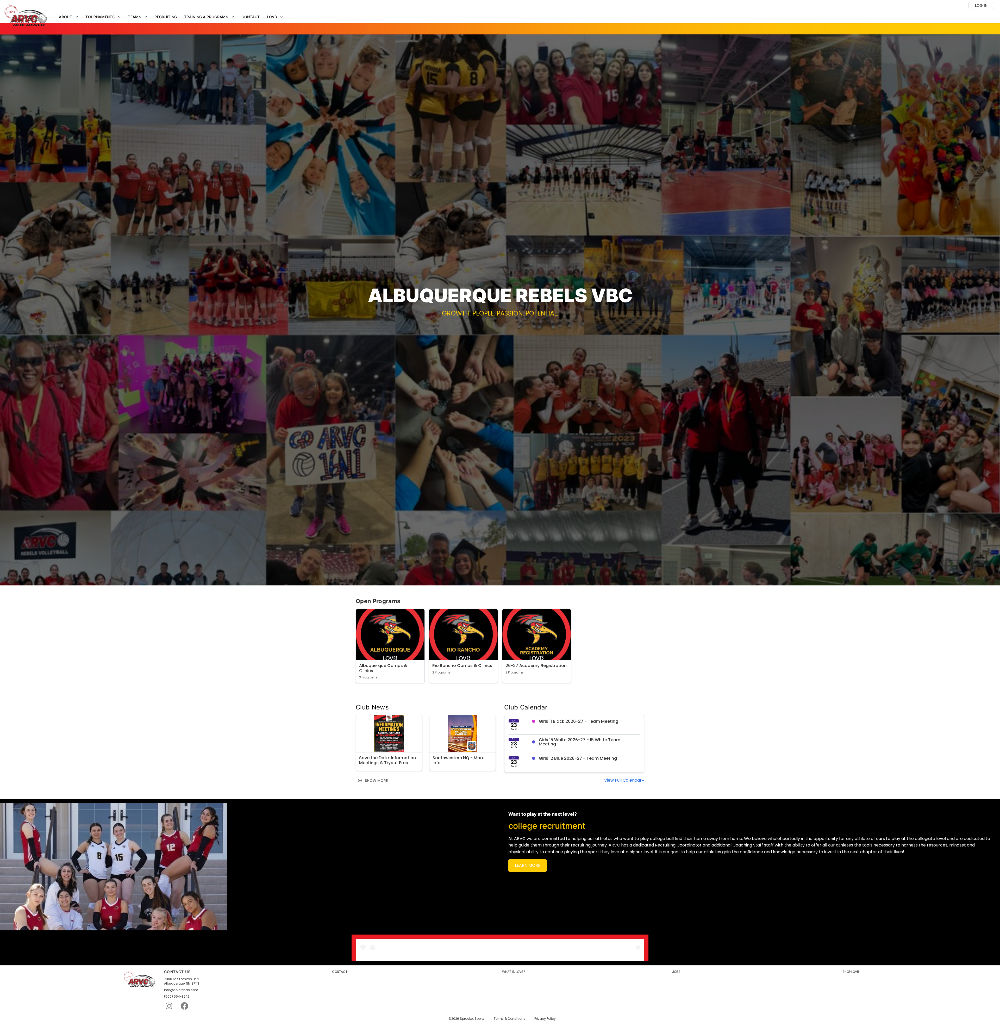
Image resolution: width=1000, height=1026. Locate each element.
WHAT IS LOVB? (513, 972)
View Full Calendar (623, 780)
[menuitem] (68, 17)
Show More (376, 780)
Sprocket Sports (472, 1019)
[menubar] (171, 17)
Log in (981, 5)
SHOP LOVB (850, 972)
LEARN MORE (527, 865)
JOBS (676, 972)
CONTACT (339, 972)
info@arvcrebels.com (181, 990)
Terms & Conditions (509, 1019)
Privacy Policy (545, 1019)
